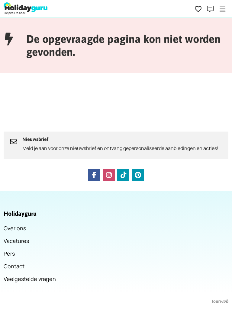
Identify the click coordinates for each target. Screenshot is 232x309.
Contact (14, 266)
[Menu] (222, 9)
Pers (9, 253)
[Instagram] (109, 175)
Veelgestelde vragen (30, 278)
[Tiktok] (123, 175)
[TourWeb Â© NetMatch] (220, 301)
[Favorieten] (198, 9)
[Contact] (210, 9)
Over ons (15, 228)
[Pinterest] (138, 175)
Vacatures (16, 240)
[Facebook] (94, 175)
